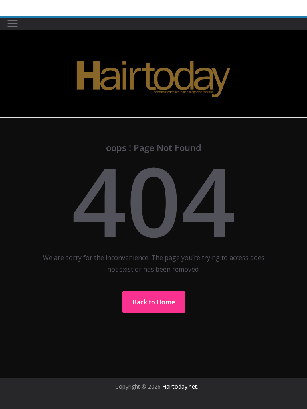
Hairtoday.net (179, 386)
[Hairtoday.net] (153, 35)
